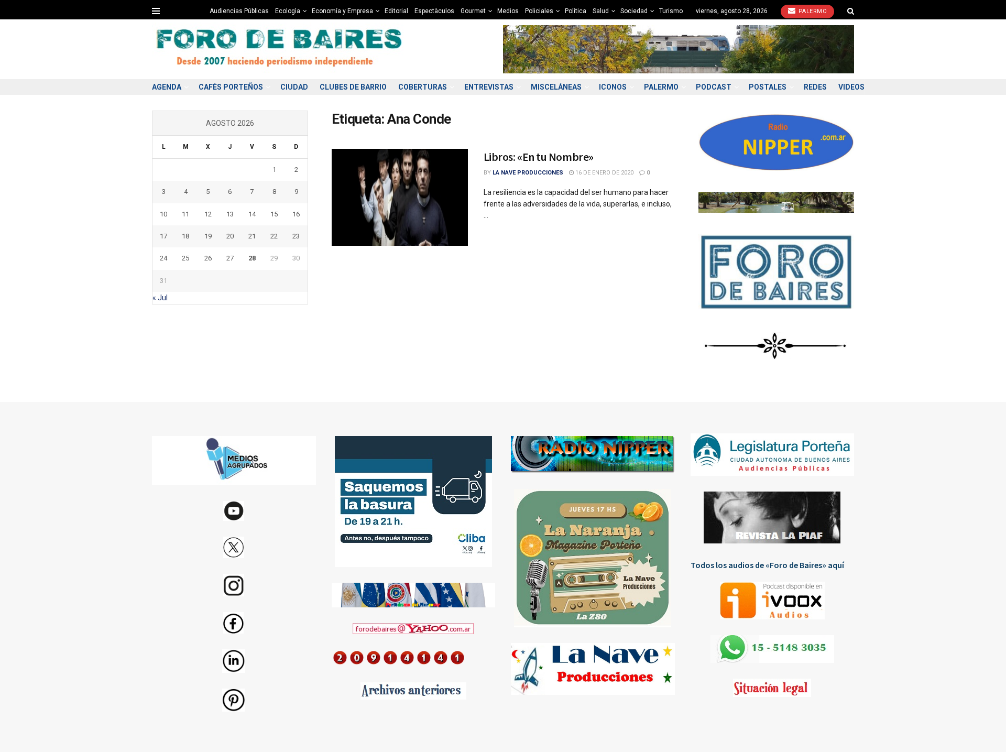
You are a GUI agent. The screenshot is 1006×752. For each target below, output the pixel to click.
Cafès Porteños (231, 87)
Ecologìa (287, 11)
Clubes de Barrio (353, 87)
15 (274, 214)
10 (163, 214)
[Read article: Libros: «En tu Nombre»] (400, 197)
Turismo (671, 11)
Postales (767, 87)
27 (230, 258)
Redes (815, 87)
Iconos (613, 87)
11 (185, 214)
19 (208, 236)
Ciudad (294, 87)
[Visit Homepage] (280, 50)
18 (185, 236)
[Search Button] (850, 11)
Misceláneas (556, 87)
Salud (601, 11)
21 (252, 236)
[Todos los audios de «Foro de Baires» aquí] (773, 600)
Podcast (713, 87)
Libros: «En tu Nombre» (539, 156)
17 (163, 236)
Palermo (811, 11)
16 (296, 214)
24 (163, 258)
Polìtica (575, 11)
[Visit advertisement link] (678, 49)
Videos (851, 87)
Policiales (539, 11)
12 (208, 214)
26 (208, 258)
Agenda (166, 87)
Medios (508, 11)
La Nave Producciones (528, 172)
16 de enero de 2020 (603, 172)
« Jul (160, 297)
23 (296, 236)
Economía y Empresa (342, 11)
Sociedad (634, 11)
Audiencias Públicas (239, 11)
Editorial (396, 11)
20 (230, 236)
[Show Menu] (156, 11)
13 (230, 214)
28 (252, 258)
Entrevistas (488, 87)
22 (274, 236)
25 (185, 258)
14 (252, 214)
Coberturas (422, 87)
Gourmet (473, 11)
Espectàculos (434, 11)
